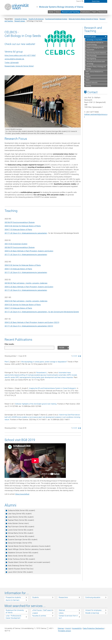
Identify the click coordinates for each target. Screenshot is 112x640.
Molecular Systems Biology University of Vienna (61, 7)
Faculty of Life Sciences (36, 19)
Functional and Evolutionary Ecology (56, 19)
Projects (87, 77)
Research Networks (91, 82)
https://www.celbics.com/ (14, 55)
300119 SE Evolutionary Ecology (16, 244)
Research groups (19, 21)
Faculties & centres (39, 616)
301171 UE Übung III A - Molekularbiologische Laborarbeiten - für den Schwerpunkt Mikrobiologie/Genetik (42, 312)
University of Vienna (21, 19)
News (58, 12)
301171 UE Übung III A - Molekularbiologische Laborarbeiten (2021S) (29, 326)
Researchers (63, 597)
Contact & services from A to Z (68, 617)
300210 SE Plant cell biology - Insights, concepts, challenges (26, 301)
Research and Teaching (70, 12)
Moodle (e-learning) (92, 613)
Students (35, 597)
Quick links (96, 1)
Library (61, 613)
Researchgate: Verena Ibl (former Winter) (19, 66)
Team (94, 12)
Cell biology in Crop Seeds (94, 39)
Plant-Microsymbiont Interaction (96, 52)
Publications (85, 12)
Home (51, 12)
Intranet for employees (93, 610)
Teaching (88, 85)
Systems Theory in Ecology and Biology (96, 67)
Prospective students (13, 597)
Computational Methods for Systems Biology (94, 43)
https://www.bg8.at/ (22, 494)
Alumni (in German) (12, 600)
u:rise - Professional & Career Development (13, 617)
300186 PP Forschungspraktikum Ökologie (20, 222)
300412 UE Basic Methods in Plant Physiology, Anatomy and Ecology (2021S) (32, 322)
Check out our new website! (20, 44)
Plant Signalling (91, 58)
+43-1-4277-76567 (29, 55)
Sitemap (61, 628)
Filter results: (9, 344)
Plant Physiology (91, 55)
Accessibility (77, 628)
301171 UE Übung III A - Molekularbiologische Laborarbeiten (26, 233)
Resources (102, 12)
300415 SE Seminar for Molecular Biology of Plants (23, 226)
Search (79, 1)
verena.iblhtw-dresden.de (14, 59)
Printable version (64, 631)
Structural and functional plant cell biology (95, 62)
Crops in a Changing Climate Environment (95, 48)
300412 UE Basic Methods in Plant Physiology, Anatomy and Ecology (29, 251)
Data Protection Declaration (93, 628)
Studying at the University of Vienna (15, 611)
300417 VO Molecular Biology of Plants (18, 230)
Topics (87, 79)
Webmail (62, 610)
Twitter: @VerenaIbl (12, 63)
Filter (61, 348)
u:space (35, 613)
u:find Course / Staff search (42, 610)
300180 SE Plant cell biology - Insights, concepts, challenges (26, 283)
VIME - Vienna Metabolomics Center (94, 73)
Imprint (68, 628)
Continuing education (92, 597)
